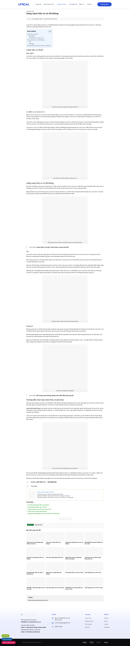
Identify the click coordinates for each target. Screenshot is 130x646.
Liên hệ (89, 4)
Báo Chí (87, 627)
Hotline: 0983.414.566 (8, 642)
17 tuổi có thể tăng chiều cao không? (38, 505)
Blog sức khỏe (61, 4)
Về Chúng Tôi (73, 4)
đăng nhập (36, 600)
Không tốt (31, 43)
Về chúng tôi (88, 624)
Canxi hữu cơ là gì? (32, 34)
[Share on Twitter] (62, 519)
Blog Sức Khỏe (89, 621)
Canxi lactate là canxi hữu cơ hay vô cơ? (39, 509)
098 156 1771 (41, 482)
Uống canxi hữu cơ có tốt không (35, 40)
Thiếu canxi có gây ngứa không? (37, 511)
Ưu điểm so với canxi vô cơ (36, 38)
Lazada (106, 624)
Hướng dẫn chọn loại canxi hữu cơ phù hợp (39, 45)
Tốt (30, 41)
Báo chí (81, 4)
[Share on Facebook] (59, 519)
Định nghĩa (32, 36)
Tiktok (105, 621)
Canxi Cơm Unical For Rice (50, 18)
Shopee (106, 618)
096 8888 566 (51, 482)
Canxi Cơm (88, 618)
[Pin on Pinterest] (68, 519)
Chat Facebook (7, 639)
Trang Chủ (38, 4)
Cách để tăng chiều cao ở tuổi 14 (37, 507)
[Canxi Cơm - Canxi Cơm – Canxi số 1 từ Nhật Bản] (23, 4)
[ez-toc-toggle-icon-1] (49, 31)
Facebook (34, 486)
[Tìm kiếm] (94, 4)
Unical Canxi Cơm (49, 4)
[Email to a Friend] (65, 519)
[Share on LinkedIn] (70, 519)
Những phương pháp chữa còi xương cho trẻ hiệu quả (43, 513)
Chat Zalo (5, 635)
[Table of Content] (50, 31)
